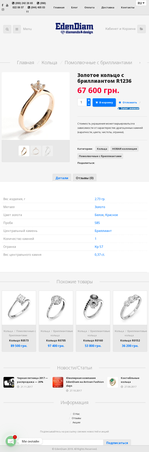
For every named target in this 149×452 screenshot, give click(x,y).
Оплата (89, 7)
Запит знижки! (129, 108)
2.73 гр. (100, 199)
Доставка (107, 7)
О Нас (76, 414)
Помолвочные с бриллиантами (98, 62)
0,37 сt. (100, 254)
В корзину (106, 102)
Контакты (127, 7)
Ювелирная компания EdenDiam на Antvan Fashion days (85, 381)
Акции (76, 422)
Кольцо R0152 (130, 340)
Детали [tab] (61, 178)
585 (97, 223)
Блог (74, 7)
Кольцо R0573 (19, 340)
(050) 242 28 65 (24, 3)
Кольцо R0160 (93, 340)
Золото (100, 207)
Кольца (49, 62)
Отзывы (76, 418)
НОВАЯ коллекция (124, 148)
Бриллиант (103, 231)
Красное (111, 215)
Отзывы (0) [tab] (85, 178)
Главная (59, 7)
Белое (99, 215)
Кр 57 (99, 247)
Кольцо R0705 (56, 340)
